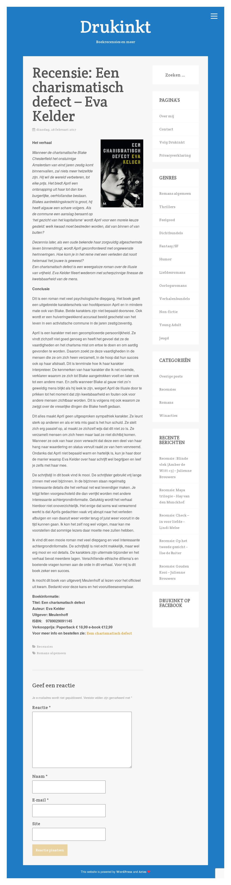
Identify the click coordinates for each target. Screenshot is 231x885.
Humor (165, 259)
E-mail (40, 800)
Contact (166, 129)
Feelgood (167, 220)
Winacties (168, 415)
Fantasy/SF (168, 246)
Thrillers (167, 206)
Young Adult (170, 324)
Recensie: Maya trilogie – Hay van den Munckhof (174, 496)
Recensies (45, 646)
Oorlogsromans (173, 285)
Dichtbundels (171, 233)
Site (36, 823)
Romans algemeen (51, 653)
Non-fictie (168, 311)
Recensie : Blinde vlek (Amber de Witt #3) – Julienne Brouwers (175, 467)
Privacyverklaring (175, 155)
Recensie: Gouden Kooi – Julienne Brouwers (174, 572)
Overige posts (170, 376)
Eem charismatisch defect (109, 633)
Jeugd (164, 338)
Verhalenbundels (174, 298)
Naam (40, 776)
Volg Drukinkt (172, 142)
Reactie (41, 707)
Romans (166, 402)
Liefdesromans (172, 272)
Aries (142, 872)
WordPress (124, 872)
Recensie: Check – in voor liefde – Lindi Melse (174, 521)
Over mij (166, 116)
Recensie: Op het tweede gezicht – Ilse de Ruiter (173, 546)
